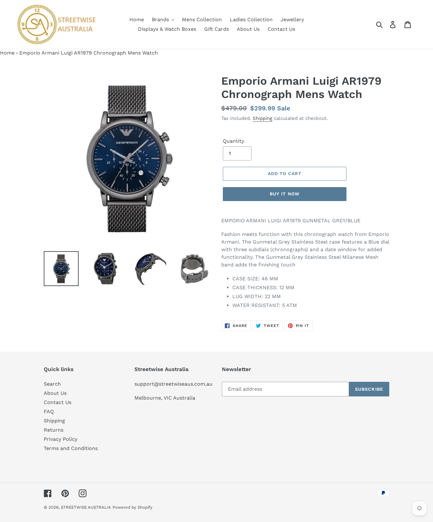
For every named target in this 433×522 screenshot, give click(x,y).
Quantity (233, 141)
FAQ (49, 411)
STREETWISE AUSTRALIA (86, 507)
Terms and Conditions (71, 448)
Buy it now (285, 193)
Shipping (262, 118)
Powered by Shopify (132, 507)
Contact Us (57, 402)
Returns (53, 430)
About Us (55, 393)
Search (52, 384)
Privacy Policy (60, 439)
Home (7, 53)
